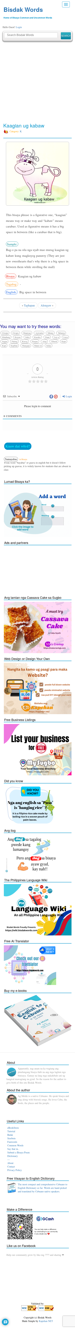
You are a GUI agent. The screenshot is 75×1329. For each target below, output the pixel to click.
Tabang (50, 333)
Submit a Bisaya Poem (18, 1152)
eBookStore (13, 1127)
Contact (11, 1166)
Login (19, 27)
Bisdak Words (23, 9)
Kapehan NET (46, 1321)
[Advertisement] (37, 82)
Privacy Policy (14, 1170)
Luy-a (56, 337)
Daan (47, 337)
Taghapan (29, 305)
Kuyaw (18, 337)
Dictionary (12, 1156)
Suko (27, 337)
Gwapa (5, 333)
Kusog (25, 341)
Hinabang (6, 337)
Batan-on (38, 345)
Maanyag (27, 333)
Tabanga (61, 333)
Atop (44, 341)
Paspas (35, 341)
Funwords (12, 1142)
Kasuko (37, 337)
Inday (48, 345)
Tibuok (54, 341)
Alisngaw (46, 305)
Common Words (15, 1145)
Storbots (11, 1138)
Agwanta (39, 333)
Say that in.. (13, 1149)
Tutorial (11, 1131)
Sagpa (4, 341)
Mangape (26, 345)
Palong (14, 341)
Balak (10, 1134)
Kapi (4, 345)
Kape (64, 341)
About (10, 1163)
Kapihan (14, 345)
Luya (65, 337)
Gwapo (16, 333)
